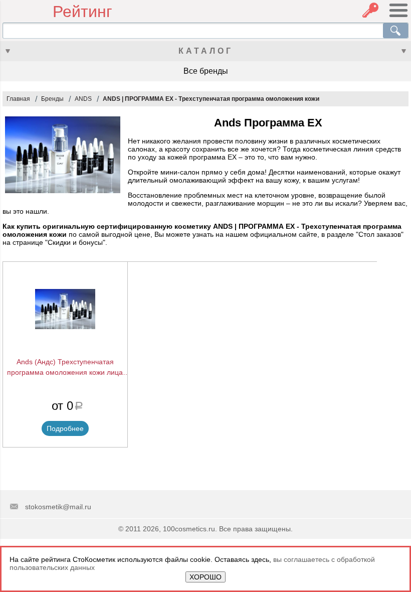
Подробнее (65, 428)
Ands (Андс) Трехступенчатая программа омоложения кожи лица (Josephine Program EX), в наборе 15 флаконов (65, 368)
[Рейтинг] (28, 12)
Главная (18, 98)
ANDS (83, 98)
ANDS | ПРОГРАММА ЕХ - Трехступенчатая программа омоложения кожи (211, 98)
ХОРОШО (205, 577)
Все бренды (205, 71)
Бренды (52, 98)
